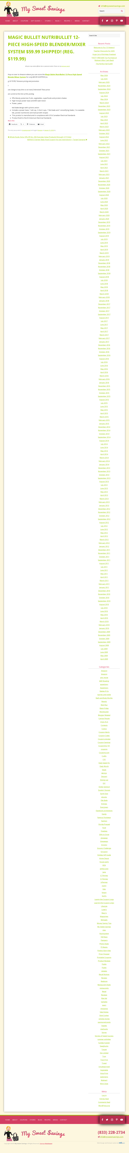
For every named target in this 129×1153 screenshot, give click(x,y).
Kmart (104, 892)
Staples (104, 1026)
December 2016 (104, 345)
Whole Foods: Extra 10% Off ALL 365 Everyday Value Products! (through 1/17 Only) (40, 137)
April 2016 (104, 372)
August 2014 (104, 441)
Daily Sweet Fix (104, 763)
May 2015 (104, 410)
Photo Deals (104, 944)
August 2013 (104, 481)
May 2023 (104, 120)
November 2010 (104, 594)
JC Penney (104, 875)
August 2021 (104, 157)
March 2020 (104, 212)
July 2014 (104, 444)
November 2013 (104, 471)
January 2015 (104, 424)
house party (104, 862)
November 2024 (104, 86)
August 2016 (104, 359)
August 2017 (104, 318)
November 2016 (104, 348)
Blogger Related (104, 715)
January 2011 (104, 587)
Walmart (104, 1080)
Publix (104, 964)
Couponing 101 (104, 746)
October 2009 (104, 638)
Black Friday (104, 708)
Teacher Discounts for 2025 (104, 51)
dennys (104, 773)
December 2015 (104, 386)
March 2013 (104, 499)
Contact (85, 21)
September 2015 (104, 396)
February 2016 (104, 379)
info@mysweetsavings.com (113, 6)
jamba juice (104, 869)
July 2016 (104, 362)
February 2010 (104, 625)
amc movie (104, 677)
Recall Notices (104, 974)
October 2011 (104, 557)
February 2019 (104, 256)
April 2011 (104, 577)
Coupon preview (104, 739)
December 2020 (104, 181)
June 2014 (104, 447)
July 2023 (104, 116)
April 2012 (104, 536)
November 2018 (104, 266)
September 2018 (104, 273)
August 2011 (104, 563)
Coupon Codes (104, 736)
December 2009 (104, 632)
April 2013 (104, 495)
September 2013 (104, 478)
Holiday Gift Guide (104, 855)
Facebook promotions (104, 811)
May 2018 (104, 287)
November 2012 (104, 512)
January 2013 (104, 505)
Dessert (104, 776)
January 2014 (104, 464)
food (104, 828)
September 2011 (104, 560)
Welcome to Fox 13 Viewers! (104, 47)
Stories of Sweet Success (104, 1036)
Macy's (104, 913)
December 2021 (104, 147)
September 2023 (104, 109)
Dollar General (104, 787)
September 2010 (104, 601)
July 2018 (104, 280)
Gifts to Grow (104, 834)
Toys (104, 1056)
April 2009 (104, 659)
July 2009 (104, 649)
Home (7, 21)
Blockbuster (104, 712)
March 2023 (104, 127)
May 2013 (104, 492)
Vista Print (104, 1073)
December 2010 (104, 591)
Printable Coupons (104, 957)
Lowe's (104, 909)
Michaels (104, 920)
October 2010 (104, 597)
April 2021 (104, 168)
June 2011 (104, 570)
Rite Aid (104, 998)
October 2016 (104, 352)
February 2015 (104, 420)
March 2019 (104, 253)
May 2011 (104, 574)
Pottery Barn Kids (104, 950)
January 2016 (104, 383)
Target (104, 1049)
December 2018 (104, 263)
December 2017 (104, 304)
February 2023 (104, 130)
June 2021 (104, 164)
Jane (104, 872)
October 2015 (104, 393)
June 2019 (104, 243)
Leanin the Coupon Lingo (104, 899)
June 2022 (104, 140)
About (15, 21)
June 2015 (104, 406)
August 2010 (104, 604)
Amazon (40, 130)
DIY (104, 783)
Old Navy (104, 937)
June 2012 (104, 529)
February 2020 (104, 215)
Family (104, 814)
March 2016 (104, 376)
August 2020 (104, 195)
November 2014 (104, 430)
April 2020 (104, 208)
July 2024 (104, 96)
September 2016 (104, 355)
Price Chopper (104, 954)
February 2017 (104, 338)
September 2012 (104, 519)
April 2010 (104, 618)
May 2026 (104, 75)
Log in (104, 1095)
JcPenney (104, 882)
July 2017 (104, 321)
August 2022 (104, 137)
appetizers (104, 684)
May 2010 (104, 615)
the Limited (104, 1053)
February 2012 (104, 543)
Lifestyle (104, 906)
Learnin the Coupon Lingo (104, 903)
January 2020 (104, 219)
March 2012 (104, 539)
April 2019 (104, 249)
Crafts (104, 756)
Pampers (104, 940)
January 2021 (104, 178)
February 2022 (104, 144)
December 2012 (104, 509)
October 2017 (104, 311)
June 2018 (104, 284)
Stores (48, 21)
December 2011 (104, 550)
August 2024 (104, 92)
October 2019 (104, 229)
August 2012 (104, 522)
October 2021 (104, 151)
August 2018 (104, 277)
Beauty (104, 701)
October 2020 (104, 188)
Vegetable (104, 1070)
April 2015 (104, 413)
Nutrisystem (104, 933)
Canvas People (104, 718)
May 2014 (104, 451)
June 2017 (104, 324)
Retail (104, 991)
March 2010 (104, 621)
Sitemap (42, 1143)
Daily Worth (104, 766)
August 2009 (104, 645)
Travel (104, 1063)
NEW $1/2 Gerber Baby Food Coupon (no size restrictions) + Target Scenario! (56, 140)
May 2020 (104, 205)
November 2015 (104, 389)
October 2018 (104, 270)
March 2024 (104, 103)
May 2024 (104, 99)
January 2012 (104, 546)
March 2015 (104, 417)
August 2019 (104, 236)
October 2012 (104, 516)
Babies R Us (104, 691)
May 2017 (104, 328)
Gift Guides (35, 21)
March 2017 (104, 335)
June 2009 (104, 652)
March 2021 (104, 171)
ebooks (104, 797)
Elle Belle (104, 800)
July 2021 (104, 161)
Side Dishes (104, 1012)
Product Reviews (104, 961)
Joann (104, 886)
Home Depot (104, 858)
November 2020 (104, 185)
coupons (104, 749)
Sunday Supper (104, 1043)
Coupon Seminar (104, 742)
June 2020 (104, 202)
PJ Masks (104, 947)
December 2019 (104, 222)
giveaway (104, 838)
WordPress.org (104, 1106)
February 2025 (104, 82)
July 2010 (104, 608)
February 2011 (104, 584)
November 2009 (104, 635)
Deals (104, 770)
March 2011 (104, 580)
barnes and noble (104, 695)
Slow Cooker (104, 1015)
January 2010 (104, 628)
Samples (104, 1002)
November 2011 (104, 553)
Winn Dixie (104, 1084)
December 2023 (104, 106)
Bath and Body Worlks (104, 698)
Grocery (104, 845)
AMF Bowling (104, 681)
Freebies (104, 831)
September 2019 (104, 232)
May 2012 (104, 533)
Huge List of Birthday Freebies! (104, 54)
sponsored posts (104, 1022)
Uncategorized (26, 130)
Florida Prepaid (104, 824)
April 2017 (104, 331)
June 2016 (104, 365)
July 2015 (104, 403)
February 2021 (104, 174)
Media (77, 21)
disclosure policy (65, 66)
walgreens (104, 1077)
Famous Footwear (104, 817)
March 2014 (104, 458)
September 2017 (104, 314)
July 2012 (104, 526)
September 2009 (104, 642)
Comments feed (104, 1102)
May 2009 (104, 656)
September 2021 (104, 154)
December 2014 (104, 427)
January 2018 (104, 301)
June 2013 (104, 488)
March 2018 (104, 294)
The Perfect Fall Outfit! (104, 64)
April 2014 (104, 454)
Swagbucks (104, 1046)
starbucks (104, 1029)
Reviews (104, 995)
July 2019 (104, 239)
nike (104, 930)
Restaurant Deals (104, 985)
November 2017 (104, 307)
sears (104, 1005)
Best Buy (104, 705)
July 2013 (104, 485)
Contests (104, 725)
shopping (104, 1009)
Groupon (104, 852)
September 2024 (104, 89)
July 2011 (104, 567)
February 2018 (104, 297)
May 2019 (104, 246)
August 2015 (104, 400)
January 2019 (104, 260)
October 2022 (104, 133)
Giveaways (104, 841)
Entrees (104, 804)
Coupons (24, 21)
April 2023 (104, 123)
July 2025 (104, 79)
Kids (104, 889)
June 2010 (104, 611)
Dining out (104, 780)
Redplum (104, 981)
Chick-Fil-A (104, 722)
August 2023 (104, 113)
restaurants (104, 988)
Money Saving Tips (104, 923)
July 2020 (104, 198)
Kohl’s (104, 896)
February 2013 (104, 502)
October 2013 (104, 475)
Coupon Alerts (104, 732)
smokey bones (104, 1019)
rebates (104, 971)
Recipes (67, 21)
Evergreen (104, 807)
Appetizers (104, 688)
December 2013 (104, 468)
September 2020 (104, 191)
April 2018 (104, 290)
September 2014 (104, 437)
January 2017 (104, 342)
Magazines (104, 916)
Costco (104, 729)
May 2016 (104, 369)
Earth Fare (104, 794)
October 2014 (104, 434)
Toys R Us (104, 1060)
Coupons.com (104, 753)
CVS (104, 759)
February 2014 (104, 461)
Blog (57, 21)
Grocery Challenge (104, 848)
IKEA (104, 865)
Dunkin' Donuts (104, 790)
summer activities (104, 1039)
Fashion (104, 821)
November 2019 (104, 226)
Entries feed (104, 1099)
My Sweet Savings (104, 927)
